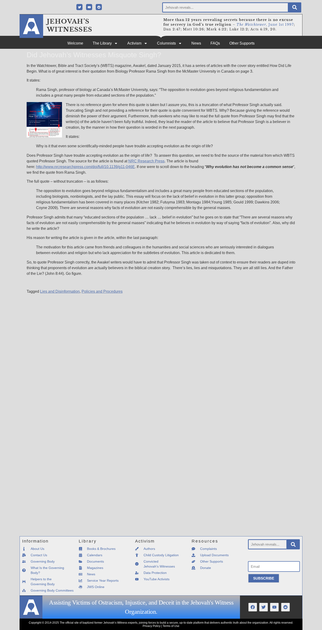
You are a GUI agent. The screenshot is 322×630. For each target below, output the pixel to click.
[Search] (294, 7)
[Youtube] (89, 7)
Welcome (75, 43)
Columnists (166, 43)
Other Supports (242, 43)
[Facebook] (252, 607)
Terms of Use (171, 626)
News (196, 43)
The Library (102, 43)
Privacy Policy (152, 626)
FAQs (215, 43)
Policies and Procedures (102, 291)
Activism (134, 43)
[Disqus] (161, 353)
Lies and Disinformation (60, 291)
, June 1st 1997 (265, 24)
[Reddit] (99, 7)
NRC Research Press (146, 161)
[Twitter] (79, 7)
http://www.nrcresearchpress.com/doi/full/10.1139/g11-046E (85, 167)
